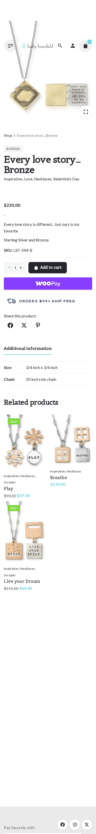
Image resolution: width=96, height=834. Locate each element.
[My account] (72, 46)
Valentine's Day (66, 179)
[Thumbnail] (37, 45)
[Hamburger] (10, 46)
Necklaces (42, 179)
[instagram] (75, 825)
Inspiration (13, 179)
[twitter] (87, 825)
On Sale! (10, 482)
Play (8, 488)
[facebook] (63, 825)
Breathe (58, 477)
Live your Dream (22, 581)
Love (28, 179)
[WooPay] (48, 283)
